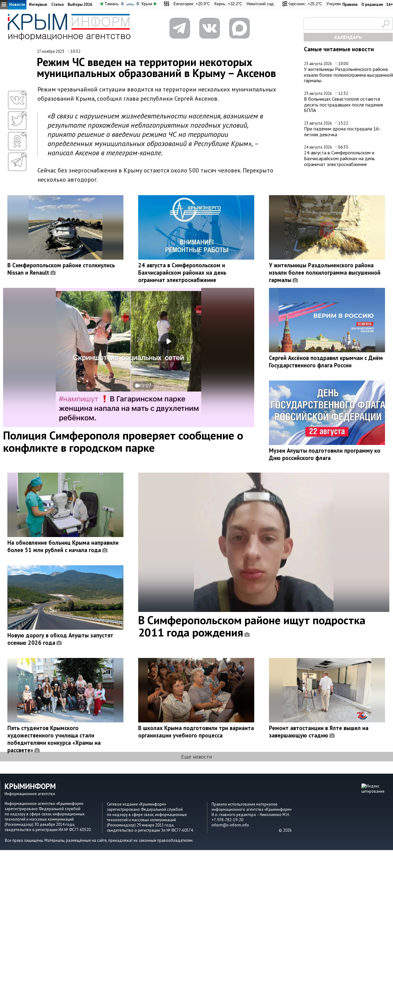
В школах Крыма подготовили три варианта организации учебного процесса (196, 731)
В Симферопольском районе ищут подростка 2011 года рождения (251, 626)
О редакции (372, 4)
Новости (17, 4)
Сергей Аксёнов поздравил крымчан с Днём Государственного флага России (326, 361)
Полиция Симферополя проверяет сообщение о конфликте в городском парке (123, 441)
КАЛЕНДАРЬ (348, 37)
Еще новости (196, 756)
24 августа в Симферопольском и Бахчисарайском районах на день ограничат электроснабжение (339, 158)
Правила (349, 4)
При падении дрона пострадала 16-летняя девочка (342, 131)
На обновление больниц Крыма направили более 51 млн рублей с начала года (63, 546)
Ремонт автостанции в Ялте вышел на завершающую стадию (318, 731)
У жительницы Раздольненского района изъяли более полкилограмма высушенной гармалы (348, 74)
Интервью (38, 4)
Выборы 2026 (80, 4)
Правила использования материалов (245, 804)
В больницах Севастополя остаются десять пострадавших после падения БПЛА (343, 104)
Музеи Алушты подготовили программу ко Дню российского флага (324, 454)
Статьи (57, 4)
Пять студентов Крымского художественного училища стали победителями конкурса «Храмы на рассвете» (54, 739)
